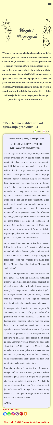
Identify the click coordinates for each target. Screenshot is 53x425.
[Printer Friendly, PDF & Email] (41, 131)
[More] (25, 414)
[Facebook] (5, 414)
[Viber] (17, 414)
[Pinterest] (21, 414)
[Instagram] (13, 414)
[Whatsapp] (9, 414)
